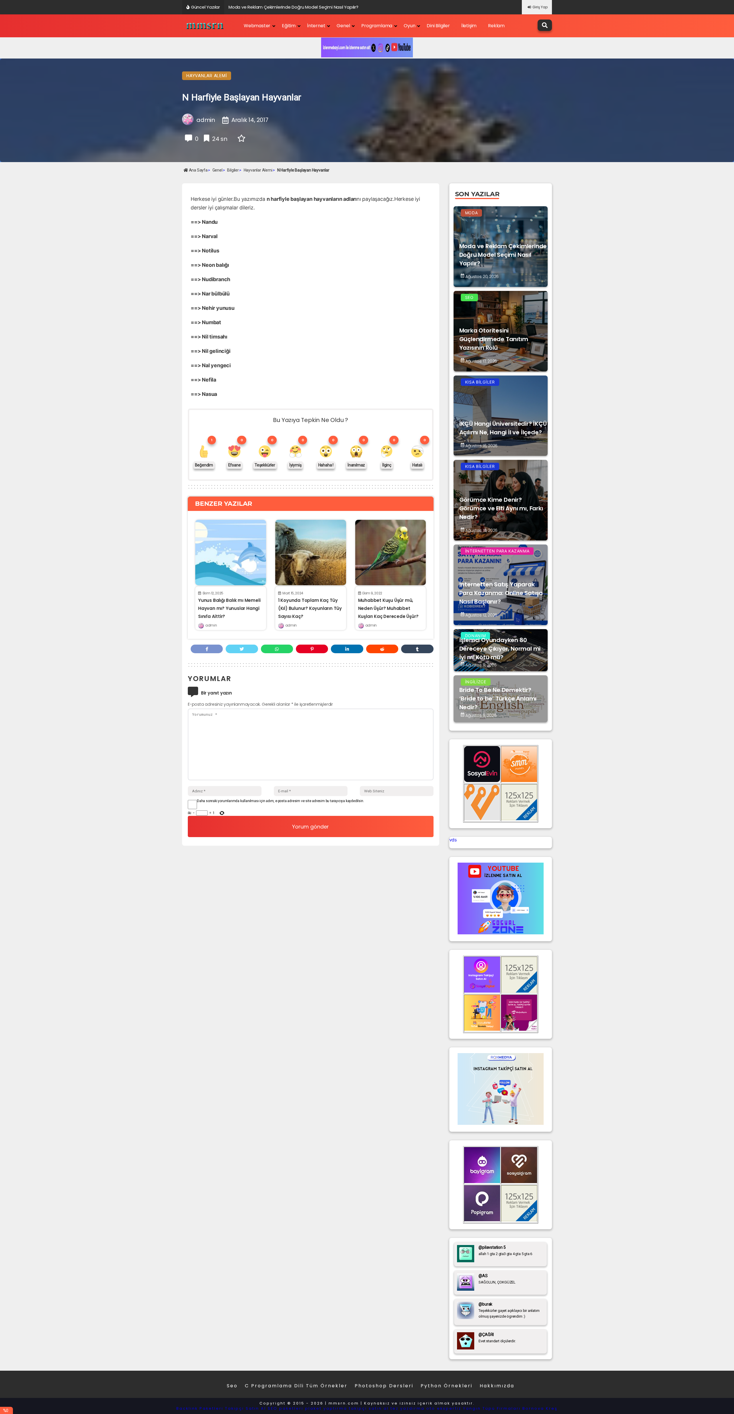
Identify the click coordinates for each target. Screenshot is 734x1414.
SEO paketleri (285, 1408)
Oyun (409, 25)
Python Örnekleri (447, 1385)
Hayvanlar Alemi (206, 75)
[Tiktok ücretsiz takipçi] (482, 1029)
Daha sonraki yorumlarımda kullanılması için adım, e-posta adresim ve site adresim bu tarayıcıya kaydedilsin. (280, 801)
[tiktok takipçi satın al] (482, 780)
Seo (232, 1385)
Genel (343, 25)
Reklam (496, 25)
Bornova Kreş (540, 1408)
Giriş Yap (540, 7)
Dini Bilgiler (438, 25)
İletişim (469, 25)
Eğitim (289, 25)
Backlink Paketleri (199, 1408)
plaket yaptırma (326, 1408)
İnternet (316, 25)
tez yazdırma (408, 1408)
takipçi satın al (369, 1408)
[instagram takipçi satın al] (482, 991)
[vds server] (482, 818)
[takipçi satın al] (501, 1123)
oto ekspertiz (443, 1408)
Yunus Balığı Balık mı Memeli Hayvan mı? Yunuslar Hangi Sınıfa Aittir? (229, 608)
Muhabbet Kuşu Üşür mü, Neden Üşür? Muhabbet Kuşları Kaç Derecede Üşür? (388, 608)
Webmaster (257, 25)
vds (453, 840)
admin (211, 625)
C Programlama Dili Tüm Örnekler (296, 1385)
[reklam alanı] (519, 818)
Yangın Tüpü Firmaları (492, 1408)
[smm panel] (519, 780)
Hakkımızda (497, 1385)
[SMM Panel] (519, 1029)
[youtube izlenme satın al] (501, 932)
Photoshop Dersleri (384, 1385)
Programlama (376, 25)
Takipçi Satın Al (245, 1408)
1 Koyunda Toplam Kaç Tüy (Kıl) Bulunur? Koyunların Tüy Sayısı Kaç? (310, 608)
